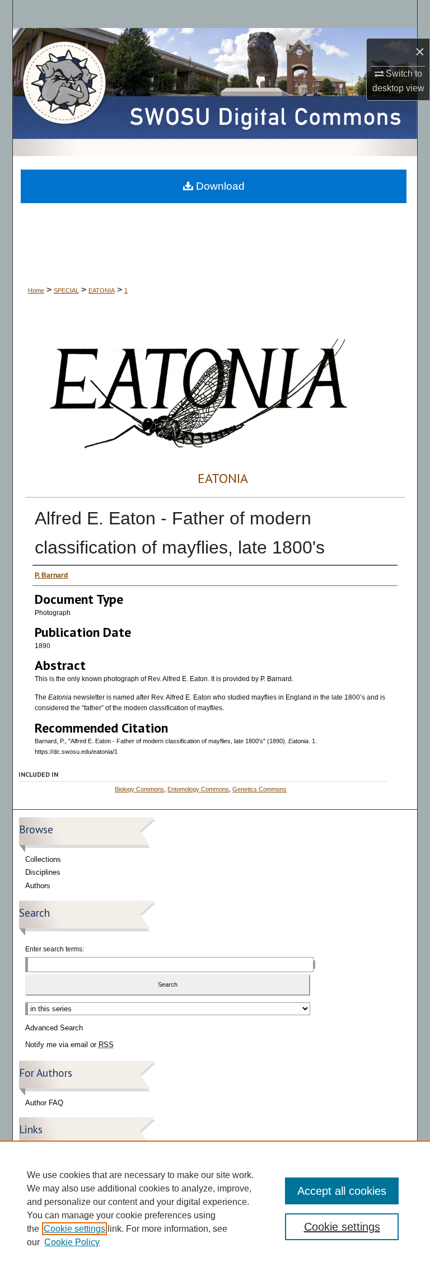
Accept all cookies (341, 1191)
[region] (215, 1208)
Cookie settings (74, 1228)
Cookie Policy (72, 1242)
